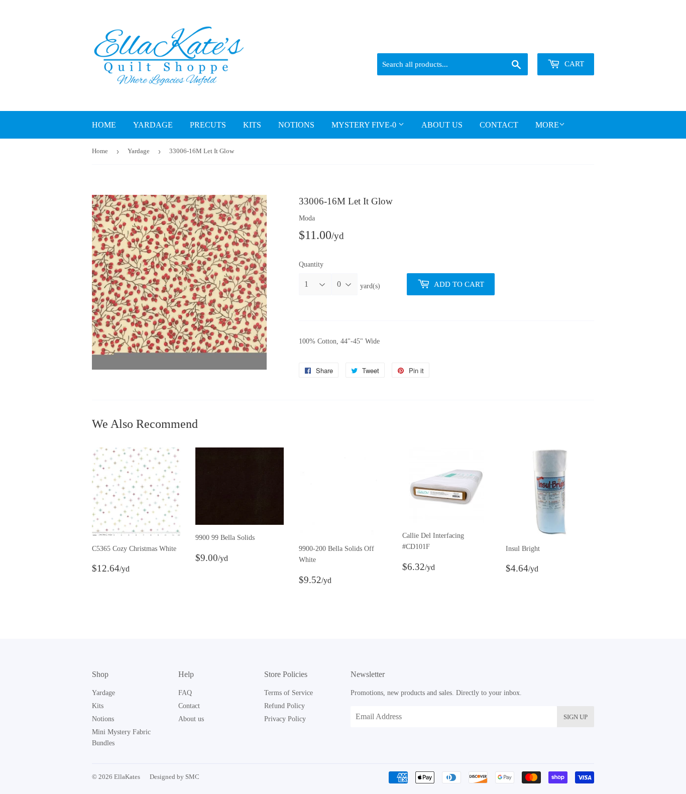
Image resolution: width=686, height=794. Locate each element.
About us (442, 125)
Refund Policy (284, 706)
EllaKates (127, 776)
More (547, 125)
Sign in (524, 40)
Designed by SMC (174, 776)
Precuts (208, 125)
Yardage (153, 125)
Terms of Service (288, 693)
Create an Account (570, 40)
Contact (499, 125)
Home (104, 125)
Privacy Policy (285, 719)
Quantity (311, 264)
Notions (296, 125)
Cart (573, 64)
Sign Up (575, 717)
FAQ (185, 693)
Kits (252, 125)
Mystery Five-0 (364, 125)
